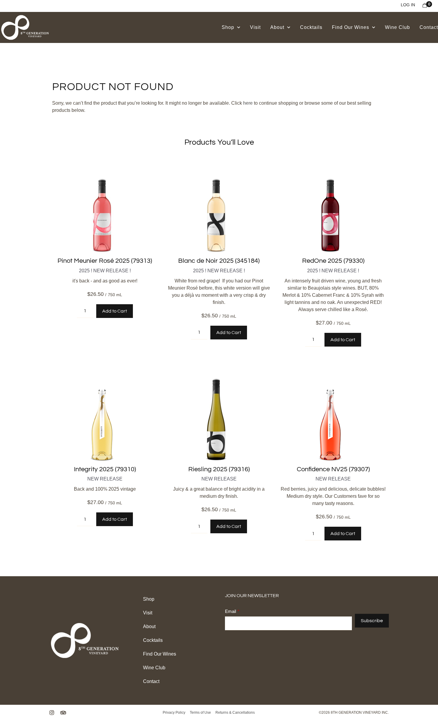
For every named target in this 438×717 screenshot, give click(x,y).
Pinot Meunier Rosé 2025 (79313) (105, 260)
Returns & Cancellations (235, 712)
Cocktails (311, 27)
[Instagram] (52, 712)
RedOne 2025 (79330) (333, 260)
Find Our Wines (350, 27)
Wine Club (397, 27)
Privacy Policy (174, 712)
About (277, 27)
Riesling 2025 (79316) (219, 469)
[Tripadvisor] (63, 712)
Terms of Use (201, 712)
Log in (408, 4)
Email (230, 611)
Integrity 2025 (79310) (105, 469)
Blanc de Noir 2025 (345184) (219, 260)
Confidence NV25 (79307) (333, 469)
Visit (255, 27)
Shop (228, 27)
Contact (429, 27)
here (248, 103)
